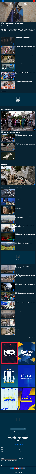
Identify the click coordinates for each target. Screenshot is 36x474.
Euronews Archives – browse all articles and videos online (9, 460)
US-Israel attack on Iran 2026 (12, 434)
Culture (2, 456)
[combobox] (18, 429)
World (19, 449)
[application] (18, 12)
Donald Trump (25, 436)
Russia (27, 434)
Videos (19, 456)
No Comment (3, 131)
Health (19, 438)
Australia (16, 233)
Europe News (17, 224)
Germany (14, 438)
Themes (2, 447)
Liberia (16, 215)
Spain (9, 438)
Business (16, 301)
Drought (14, 436)
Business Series (17, 327)
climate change (25, 438)
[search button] (25, 429)
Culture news (17, 206)
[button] (4, 91)
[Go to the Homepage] (3, 1)
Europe (2, 449)
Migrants (18, 440)
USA (16, 283)
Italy (9, 436)
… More (3, 32)
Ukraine (19, 436)
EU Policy (20, 451)
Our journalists (21, 458)
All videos (32, 337)
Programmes (2, 458)
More (1, 465)
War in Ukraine (21, 434)
